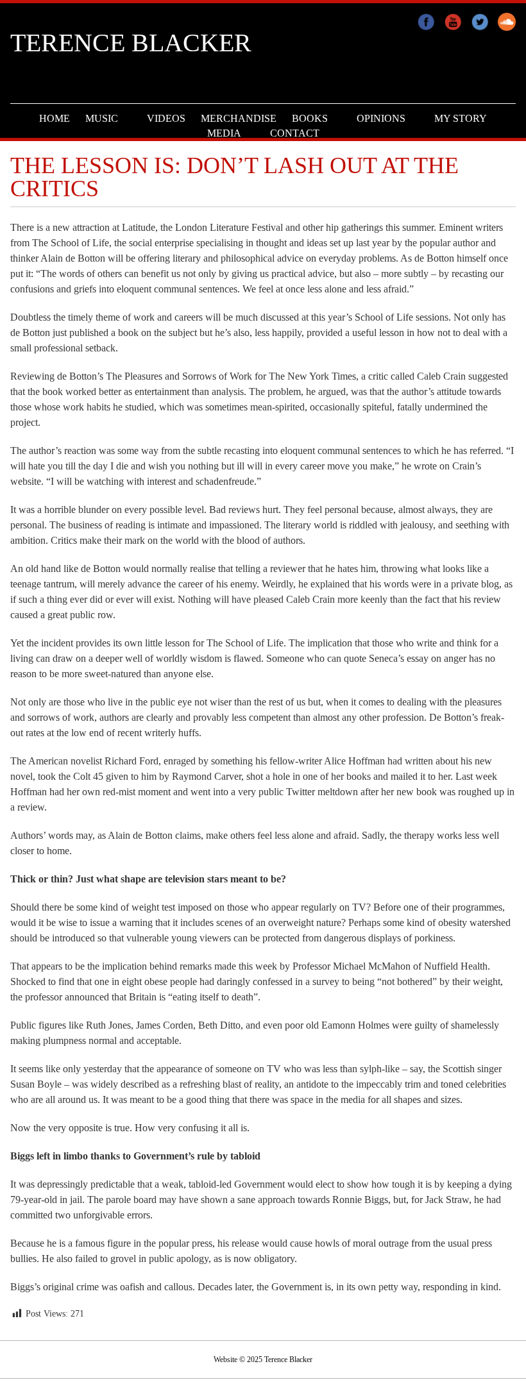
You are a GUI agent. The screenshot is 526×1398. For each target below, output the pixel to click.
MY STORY (460, 118)
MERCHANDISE (238, 118)
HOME (54, 118)
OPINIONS (381, 118)
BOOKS (310, 118)
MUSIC (101, 118)
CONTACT (294, 133)
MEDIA (224, 133)
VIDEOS (166, 118)
